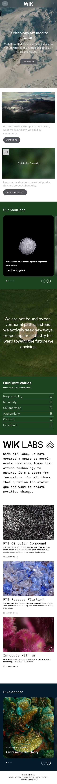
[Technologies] (28, 245)
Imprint (18, 777)
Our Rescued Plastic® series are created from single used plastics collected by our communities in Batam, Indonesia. (28, 606)
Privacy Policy (28, 777)
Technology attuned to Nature (28, 35)
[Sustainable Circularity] (28, 727)
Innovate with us (19, 655)
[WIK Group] (28, 4)
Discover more (10, 557)
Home (11, 777)
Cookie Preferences (29, 780)
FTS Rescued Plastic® (23, 599)
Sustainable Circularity (22, 752)
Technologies (15, 270)
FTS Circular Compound (24, 543)
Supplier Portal (42, 777)
